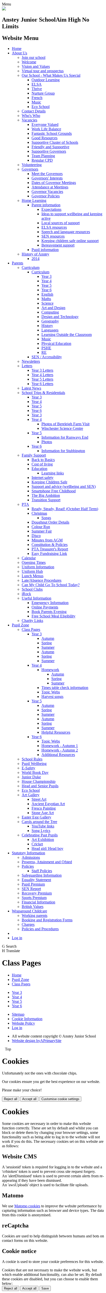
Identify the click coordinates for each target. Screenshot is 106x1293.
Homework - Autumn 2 (59, 750)
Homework (50, 670)
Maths (46, 299)
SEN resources (53, 236)
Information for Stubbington (63, 451)
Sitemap (18, 1014)
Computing (50, 312)
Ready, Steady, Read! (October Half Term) (65, 509)
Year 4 (46, 281)
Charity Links (32, 620)
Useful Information (36, 598)
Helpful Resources (55, 732)
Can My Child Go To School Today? (51, 585)
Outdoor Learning (46, 80)
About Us (19, 53)
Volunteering (32, 165)
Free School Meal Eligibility (53, 616)
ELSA (37, 84)
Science (47, 303)
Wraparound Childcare (29, 911)
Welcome (29, 62)
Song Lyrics (41, 830)
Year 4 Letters (42, 375)
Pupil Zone (20, 625)
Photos (46, 442)
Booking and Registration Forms (47, 920)
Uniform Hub (32, 571)
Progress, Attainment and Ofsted (47, 862)
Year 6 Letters (42, 384)
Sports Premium (34, 898)
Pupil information (45, 250)
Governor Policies (46, 196)
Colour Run (41, 527)
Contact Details (34, 111)
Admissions (31, 857)
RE (44, 352)
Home (16, 48)
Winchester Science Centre (62, 428)
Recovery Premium (37, 893)
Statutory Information (28, 853)
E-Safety (28, 768)
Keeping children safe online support (70, 241)
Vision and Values (36, 66)
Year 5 (46, 285)
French (37, 98)
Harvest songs (52, 696)
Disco (36, 536)
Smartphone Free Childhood (54, 491)
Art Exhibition (43, 839)
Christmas (39, 513)
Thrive (37, 89)
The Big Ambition (46, 495)
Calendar (29, 558)
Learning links (52, 473)
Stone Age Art (43, 813)
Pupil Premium (33, 884)
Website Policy (23, 1023)
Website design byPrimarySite (36, 1041)
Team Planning (43, 156)
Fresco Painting (44, 808)
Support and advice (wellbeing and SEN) (64, 486)
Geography (50, 321)
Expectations (51, 209)
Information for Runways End (64, 437)
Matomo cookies (27, 1206)
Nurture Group (43, 93)
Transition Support (46, 500)
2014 (35, 258)
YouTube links (43, 826)
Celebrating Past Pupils (40, 835)
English (47, 294)
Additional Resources (58, 755)
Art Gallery (30, 795)
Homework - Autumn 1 (59, 746)
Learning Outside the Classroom (66, 334)
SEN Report (31, 889)
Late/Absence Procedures (41, 580)
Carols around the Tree (39, 822)
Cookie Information (27, 1019)
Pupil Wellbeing (34, 763)
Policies (28, 866)
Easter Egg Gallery (36, 817)
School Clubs (32, 589)
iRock (26, 594)
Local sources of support (60, 223)
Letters (27, 366)
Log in (17, 938)
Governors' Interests (47, 178)
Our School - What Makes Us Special (51, 75)
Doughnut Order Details (50, 522)
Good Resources (44, 138)
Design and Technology (60, 317)
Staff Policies (42, 871)
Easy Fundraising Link (49, 553)
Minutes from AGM (47, 540)
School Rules (32, 759)
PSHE (46, 348)
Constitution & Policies (50, 544)
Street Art (39, 799)
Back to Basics (43, 460)
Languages (49, 330)
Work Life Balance (46, 129)
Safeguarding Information (42, 875)
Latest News (31, 388)
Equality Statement (36, 880)
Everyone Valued (45, 124)
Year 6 (46, 290)
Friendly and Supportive (50, 147)
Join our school (33, 57)
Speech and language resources (65, 232)
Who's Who (31, 115)
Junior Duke (31, 777)
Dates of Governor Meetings (54, 182)
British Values (32, 906)
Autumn (47, 638)
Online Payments (45, 607)
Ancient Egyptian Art (48, 804)
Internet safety (42, 477)
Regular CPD (42, 160)
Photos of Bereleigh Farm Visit (65, 424)
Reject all (10, 1099)
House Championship (38, 781)
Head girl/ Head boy (47, 848)
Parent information (46, 205)
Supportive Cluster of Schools (55, 142)
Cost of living (42, 464)
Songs (46, 518)
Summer (47, 647)
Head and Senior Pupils (40, 786)
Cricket (37, 844)
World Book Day (35, 772)
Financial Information (38, 902)
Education (39, 469)
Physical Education (56, 343)
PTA (25, 504)
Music (36, 102)
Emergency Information (50, 603)
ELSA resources (54, 227)
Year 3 (46, 276)
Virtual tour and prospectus (43, 71)
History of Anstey (35, 254)
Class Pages (31, 629)
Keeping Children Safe (49, 482)
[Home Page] (4, 9)
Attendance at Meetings (50, 187)
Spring (46, 643)
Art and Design (53, 308)
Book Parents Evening (49, 612)
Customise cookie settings (60, 1099)
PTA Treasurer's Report (50, 549)
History (47, 325)
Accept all (29, 1099)
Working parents (34, 915)
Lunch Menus (32, 576)
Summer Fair (42, 531)
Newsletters (31, 361)
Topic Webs (50, 692)
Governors (30, 169)
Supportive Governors (49, 151)
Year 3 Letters (42, 370)
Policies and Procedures (40, 929)
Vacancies (29, 120)
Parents (17, 263)
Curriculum (30, 267)
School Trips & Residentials (43, 393)
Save (45, 1288)
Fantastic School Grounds (52, 133)
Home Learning (34, 200)
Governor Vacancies (47, 191)
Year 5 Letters (42, 379)
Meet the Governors (47, 174)
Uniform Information (38, 567)
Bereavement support (57, 245)
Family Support (34, 455)
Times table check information (64, 687)
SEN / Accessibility (47, 357)
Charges (28, 924)
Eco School (41, 107)
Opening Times (34, 562)
